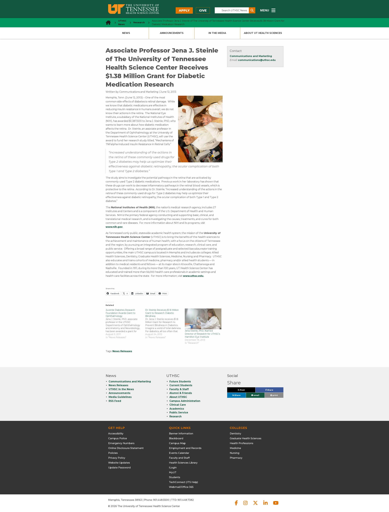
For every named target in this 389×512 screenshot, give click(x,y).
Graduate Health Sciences (245, 438)
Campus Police (117, 438)
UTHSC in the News (121, 389)
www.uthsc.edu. (193, 275)
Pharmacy (236, 457)
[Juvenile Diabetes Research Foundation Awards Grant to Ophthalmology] (125, 323)
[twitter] (256, 505)
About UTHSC (178, 397)
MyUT (172, 472)
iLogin (173, 467)
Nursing (234, 453)
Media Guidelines (120, 397)
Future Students (180, 381)
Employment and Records (185, 448)
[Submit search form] (252, 10)
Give (203, 10)
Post (245, 391)
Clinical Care (177, 404)
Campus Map (177, 443)
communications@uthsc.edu (257, 60)
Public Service (178, 412)
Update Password (119, 467)
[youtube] (276, 505)
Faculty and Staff (179, 457)
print (275, 395)
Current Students (180, 385)
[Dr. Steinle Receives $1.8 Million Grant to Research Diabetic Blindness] (165, 323)
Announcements (172, 33)
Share (275, 391)
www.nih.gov (114, 226)
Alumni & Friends (180, 393)
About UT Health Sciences (263, 33)
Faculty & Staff (179, 389)
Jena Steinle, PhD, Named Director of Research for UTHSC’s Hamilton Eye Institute (202, 333)
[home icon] (107, 22)
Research (175, 416)
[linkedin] (266, 505)
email (256, 395)
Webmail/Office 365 (181, 487)
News (126, 33)
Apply (184, 10)
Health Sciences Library (183, 462)
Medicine (235, 448)
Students (174, 477)
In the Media (217, 33)
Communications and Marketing (251, 56)
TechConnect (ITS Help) (183, 482)
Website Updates (119, 462)
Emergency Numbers (121, 443)
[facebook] (236, 505)
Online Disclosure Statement (126, 448)
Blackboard (176, 438)
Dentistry (235, 433)
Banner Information (181, 433)
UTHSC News (122, 22)
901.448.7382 (185, 499)
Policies (113, 453)
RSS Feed (115, 400)
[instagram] (246, 505)
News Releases (122, 351)
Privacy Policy (116, 457)
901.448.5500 (161, 499)
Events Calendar (179, 453)
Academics (176, 408)
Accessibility (115, 433)
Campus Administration (184, 400)
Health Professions (241, 443)
